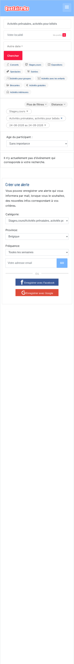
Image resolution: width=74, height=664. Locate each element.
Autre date (14, 46)
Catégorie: (12, 214)
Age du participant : (19, 137)
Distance (57, 104)
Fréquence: (13, 246)
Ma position (57, 35)
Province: (12, 230)
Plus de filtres (35, 104)
